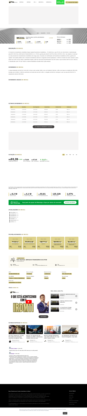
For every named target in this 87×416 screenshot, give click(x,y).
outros (12, 221)
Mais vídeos (43, 316)
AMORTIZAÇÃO (13, 220)
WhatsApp (59, 2)
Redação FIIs (32, 340)
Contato (70, 398)
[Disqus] (43, 361)
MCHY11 (59, 41)
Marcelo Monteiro (15, 340)
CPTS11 (59, 43)
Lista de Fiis (43, 33)
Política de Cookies (73, 402)
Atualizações (71, 393)
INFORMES (13, 218)
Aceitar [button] (65, 413)
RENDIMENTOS (13, 215)
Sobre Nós (71, 397)
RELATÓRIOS (13, 212)
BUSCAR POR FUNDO (73, 2)
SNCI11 (59, 39)
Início (38, 33)
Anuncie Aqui (71, 404)
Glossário (71, 395)
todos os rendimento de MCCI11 (43, 126)
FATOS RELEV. (13, 217)
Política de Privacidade (73, 400)
